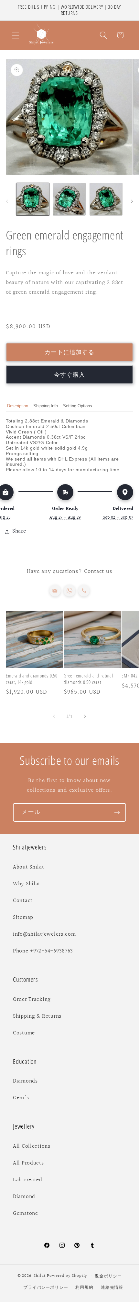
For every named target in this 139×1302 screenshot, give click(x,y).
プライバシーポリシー (45, 1287)
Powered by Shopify (67, 1276)
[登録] (116, 812)
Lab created (27, 1180)
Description (17, 405)
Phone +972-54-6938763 (43, 951)
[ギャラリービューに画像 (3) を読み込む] (106, 199)
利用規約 (84, 1287)
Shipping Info (45, 405)
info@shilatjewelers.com (44, 934)
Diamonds (25, 1081)
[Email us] (55, 590)
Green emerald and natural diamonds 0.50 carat (88, 679)
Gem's (21, 1098)
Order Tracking (32, 999)
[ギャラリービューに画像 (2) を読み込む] (69, 199)
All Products (28, 1163)
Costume (24, 1033)
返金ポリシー (108, 1276)
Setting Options (77, 405)
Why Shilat (26, 884)
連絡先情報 (112, 1287)
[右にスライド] (132, 201)
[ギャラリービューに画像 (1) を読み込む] (32, 199)
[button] (15, 35)
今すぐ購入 (69, 375)
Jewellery (24, 1126)
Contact (23, 901)
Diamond (24, 1197)
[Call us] (84, 590)
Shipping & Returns (37, 1016)
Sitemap (23, 917)
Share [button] (19, 531)
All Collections (31, 1146)
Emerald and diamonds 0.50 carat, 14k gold (32, 679)
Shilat (40, 1276)
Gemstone (25, 1213)
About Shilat (28, 867)
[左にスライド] (7, 201)
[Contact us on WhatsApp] (69, 590)
